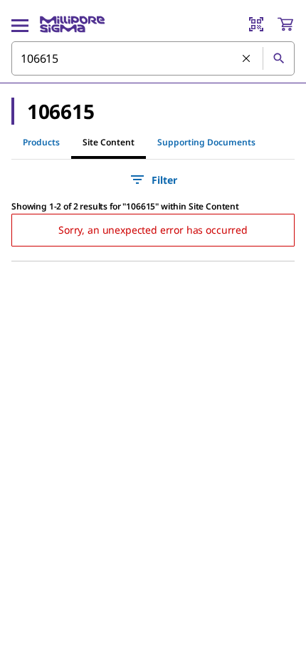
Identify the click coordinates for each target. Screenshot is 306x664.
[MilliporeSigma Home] (72, 24)
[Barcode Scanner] (256, 24)
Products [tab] (41, 142)
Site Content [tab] (108, 142)
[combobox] (153, 58)
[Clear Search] (247, 59)
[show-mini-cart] (285, 24)
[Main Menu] (19, 24)
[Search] (278, 58)
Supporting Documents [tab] (206, 142)
